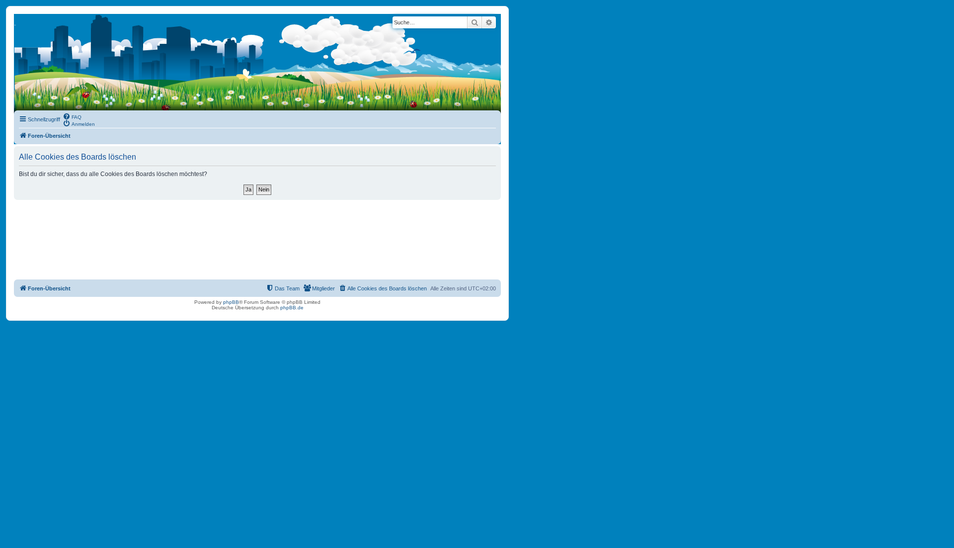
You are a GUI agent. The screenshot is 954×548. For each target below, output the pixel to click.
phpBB (231, 302)
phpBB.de (292, 307)
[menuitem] (72, 116)
